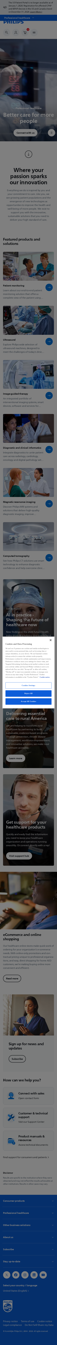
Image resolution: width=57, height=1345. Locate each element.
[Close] (50, 640)
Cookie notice (45, 677)
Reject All (28, 693)
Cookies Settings (28, 685)
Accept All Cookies (28, 701)
